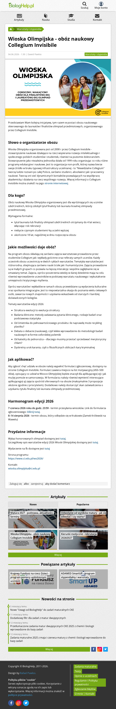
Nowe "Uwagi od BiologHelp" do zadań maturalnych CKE (42, 609)
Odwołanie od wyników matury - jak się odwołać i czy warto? (83, 514)
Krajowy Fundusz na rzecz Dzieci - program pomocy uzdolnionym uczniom (29, 577)
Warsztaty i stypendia (96, 54)
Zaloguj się (16, 483)
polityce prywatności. (20, 695)
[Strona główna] (10, 29)
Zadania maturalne (85, 666)
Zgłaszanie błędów (85, 689)
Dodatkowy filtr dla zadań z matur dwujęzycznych (38, 618)
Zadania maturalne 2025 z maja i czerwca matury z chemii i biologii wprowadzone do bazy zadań (58, 639)
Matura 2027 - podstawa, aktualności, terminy (31, 514)
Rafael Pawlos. (28, 673)
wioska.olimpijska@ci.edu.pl (24, 468)
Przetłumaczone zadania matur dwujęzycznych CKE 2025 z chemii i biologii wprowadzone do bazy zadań (52, 627)
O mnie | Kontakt (84, 693)
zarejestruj (37, 483)
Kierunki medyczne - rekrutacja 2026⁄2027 (79, 535)
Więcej (58, 555)
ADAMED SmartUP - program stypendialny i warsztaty (78, 575)
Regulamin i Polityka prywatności (86, 682)
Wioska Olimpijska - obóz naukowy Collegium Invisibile (30, 535)
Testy (78, 671)
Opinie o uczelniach (86, 676)
